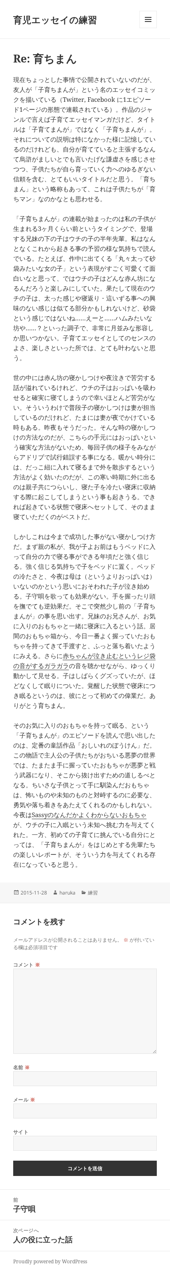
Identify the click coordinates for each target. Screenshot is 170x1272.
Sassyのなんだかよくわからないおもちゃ (89, 814)
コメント (26, 964)
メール (24, 1099)
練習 (93, 892)
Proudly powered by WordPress (50, 1261)
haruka (67, 892)
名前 (21, 1067)
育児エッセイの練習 (55, 19)
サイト (20, 1131)
